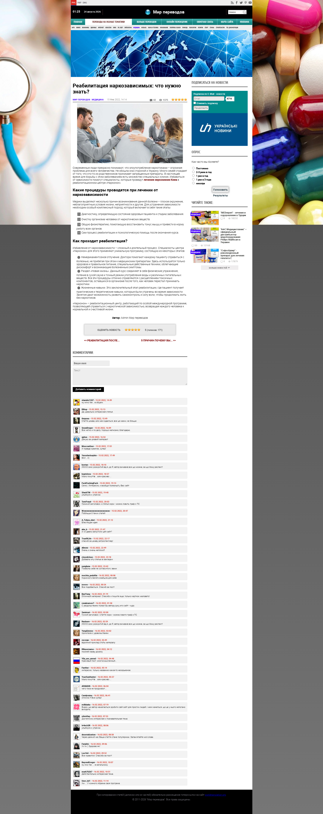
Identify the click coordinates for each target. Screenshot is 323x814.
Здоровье (93, 27)
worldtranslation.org (215, 794)
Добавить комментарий (88, 389)
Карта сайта (227, 21)
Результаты (220, 195)
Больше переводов (146, 21)
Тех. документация (232, 27)
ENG (85, 2)
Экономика (85, 27)
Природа (184, 27)
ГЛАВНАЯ (78, 21)
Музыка (143, 27)
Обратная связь (205, 21)
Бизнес (78, 27)
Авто (73, 27)
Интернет (101, 27)
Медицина (136, 27)
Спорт (206, 27)
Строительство (220, 27)
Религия (200, 27)
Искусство (108, 27)
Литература (128, 27)
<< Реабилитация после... (102, 340)
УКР (79, 2)
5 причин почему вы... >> (158, 340)
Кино (114, 27)
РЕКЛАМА (244, 21)
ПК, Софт (120, 27)
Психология (192, 27)
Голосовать (220, 189)
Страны (212, 27)
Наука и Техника (153, 27)
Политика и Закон (175, 27)
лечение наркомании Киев (160, 179)
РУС (74, 2)
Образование (164, 27)
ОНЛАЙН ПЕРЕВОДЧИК (177, 21)
